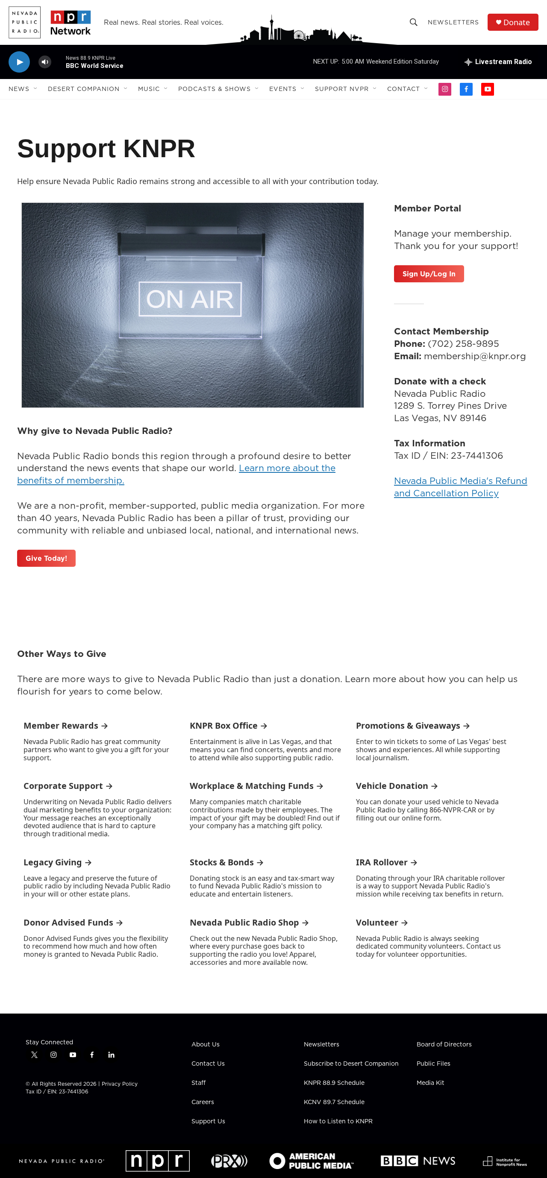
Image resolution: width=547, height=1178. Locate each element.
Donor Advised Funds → (74, 922)
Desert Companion (84, 89)
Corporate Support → (68, 785)
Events (283, 89)
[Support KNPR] (193, 305)
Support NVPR (342, 89)
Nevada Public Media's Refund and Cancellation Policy (460, 487)
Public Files (433, 1064)
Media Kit (430, 1083)
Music (149, 89)
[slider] (58, 61)
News (19, 89)
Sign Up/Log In (429, 273)
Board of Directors (444, 1044)
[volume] (45, 62)
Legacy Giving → (58, 862)
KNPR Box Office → (229, 725)
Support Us (208, 1121)
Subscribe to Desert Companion (351, 1064)
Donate (516, 22)
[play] (19, 62)
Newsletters (453, 22)
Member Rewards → (66, 725)
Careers (202, 1102)
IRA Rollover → (387, 862)
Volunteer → (382, 922)
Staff (198, 1083)
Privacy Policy (120, 1083)
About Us (205, 1044)
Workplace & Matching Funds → (257, 785)
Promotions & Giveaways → (413, 725)
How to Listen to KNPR (338, 1121)
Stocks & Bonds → (227, 862)
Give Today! (46, 558)
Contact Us (208, 1064)
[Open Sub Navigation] (35, 88)
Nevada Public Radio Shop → (249, 922)
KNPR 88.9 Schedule (334, 1083)
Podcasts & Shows (214, 89)
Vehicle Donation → (397, 785)
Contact (403, 89)
